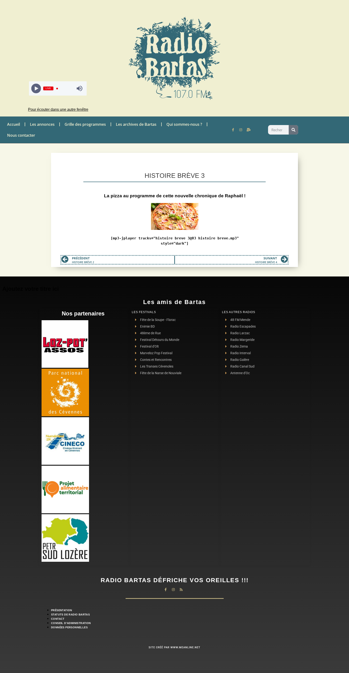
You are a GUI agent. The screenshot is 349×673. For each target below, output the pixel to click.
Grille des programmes (85, 124)
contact (58, 618)
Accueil (13, 124)
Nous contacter (21, 135)
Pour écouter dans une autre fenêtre (58, 109)
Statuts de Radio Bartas (70, 614)
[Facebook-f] (233, 129)
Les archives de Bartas (136, 124)
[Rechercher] (293, 130)
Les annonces (42, 124)
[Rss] (181, 589)
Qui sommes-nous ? (184, 124)
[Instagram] (240, 129)
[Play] (36, 88)
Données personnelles (69, 627)
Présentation (61, 610)
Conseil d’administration (71, 623)
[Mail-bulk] (248, 129)
